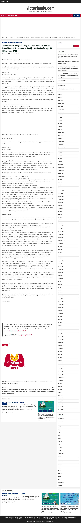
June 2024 (60, 120)
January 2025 (60, 106)
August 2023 (60, 150)
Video (78, 15)
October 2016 (60, 307)
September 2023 (61, 147)
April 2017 (60, 290)
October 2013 (60, 409)
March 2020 (60, 188)
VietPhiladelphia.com (28, 517)
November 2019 (61, 199)
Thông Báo (5, 403)
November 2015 (61, 339)
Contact (16, 15)
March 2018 (60, 258)
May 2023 (60, 158)
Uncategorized (61, 482)
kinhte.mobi (35, 518)
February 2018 (60, 261)
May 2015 (60, 357)
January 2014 (60, 401)
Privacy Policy (11, 15)
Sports (59, 467)
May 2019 (60, 217)
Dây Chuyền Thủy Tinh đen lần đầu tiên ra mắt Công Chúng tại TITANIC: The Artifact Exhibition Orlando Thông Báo (10, 409)
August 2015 (60, 348)
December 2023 (61, 138)
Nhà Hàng (8, 42)
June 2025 (60, 97)
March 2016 (60, 328)
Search (59, 42)
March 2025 (60, 100)
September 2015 (61, 345)
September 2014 (61, 377)
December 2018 (61, 231)
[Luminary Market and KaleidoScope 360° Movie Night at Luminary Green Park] (28, 402)
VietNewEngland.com (9, 517)
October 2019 (60, 202)
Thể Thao (59, 470)
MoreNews (44, 521)
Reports (59, 456)
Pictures (59, 450)
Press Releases (14, 402)
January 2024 (60, 135)
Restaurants (14, 42)
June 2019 (60, 214)
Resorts (59, 459)
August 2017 (60, 278)
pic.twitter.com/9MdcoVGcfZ (17, 331)
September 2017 (61, 275)
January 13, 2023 (26, 335)
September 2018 (61, 240)
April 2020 (60, 185)
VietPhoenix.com (13, 518)
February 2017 (60, 296)
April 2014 (60, 392)
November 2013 (61, 407)
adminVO (5, 412)
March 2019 (60, 223)
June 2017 (60, 284)
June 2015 (60, 354)
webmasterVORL (6, 53)
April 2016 (60, 325)
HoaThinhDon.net (51, 518)
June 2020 (60, 182)
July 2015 (60, 351)
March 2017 (60, 293)
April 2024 (60, 126)
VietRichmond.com (62, 517)
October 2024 (60, 112)
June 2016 (60, 319)
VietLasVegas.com (71, 517)
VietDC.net (45, 517)
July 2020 (60, 179)
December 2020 (61, 176)
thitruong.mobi (42, 518)
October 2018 (60, 237)
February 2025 (61, 103)
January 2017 (60, 299)
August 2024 (60, 115)
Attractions (5, 402)
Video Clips (60, 485)
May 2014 (60, 389)
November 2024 (61, 109)
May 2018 (60, 252)
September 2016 (61, 310)
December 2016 (61, 301)
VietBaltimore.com (38, 517)
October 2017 (60, 272)
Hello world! (71, 89)
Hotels (59, 438)
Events (4, 42)
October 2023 (60, 144)
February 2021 (60, 173)
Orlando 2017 (3, 15)
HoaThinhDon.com (53, 517)
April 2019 (60, 220)
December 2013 (61, 404)
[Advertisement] (40, 28)
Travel (59, 479)
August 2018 (60, 243)
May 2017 (59, 287)
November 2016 (61, 304)
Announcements (61, 418)
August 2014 (60, 380)
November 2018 (61, 234)
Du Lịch (59, 427)
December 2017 (61, 266)
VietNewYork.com (19, 517)
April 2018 (60, 255)
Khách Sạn (60, 441)
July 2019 (60, 211)
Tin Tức (59, 476)
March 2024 (60, 129)
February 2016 (61, 331)
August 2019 (60, 208)
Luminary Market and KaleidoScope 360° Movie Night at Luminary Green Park (28, 406)
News (59, 444)
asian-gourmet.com (28, 518)
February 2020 (61, 191)
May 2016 (60, 322)
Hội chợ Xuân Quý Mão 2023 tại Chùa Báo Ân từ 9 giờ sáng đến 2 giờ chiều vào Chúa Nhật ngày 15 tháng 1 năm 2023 (41, 389)
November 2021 (61, 170)
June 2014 (60, 386)
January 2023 (60, 164)
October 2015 (60, 342)
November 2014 (61, 374)
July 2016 (60, 316)
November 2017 (61, 269)
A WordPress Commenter (63, 89)
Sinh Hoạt (19, 42)
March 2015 (60, 363)
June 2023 (60, 155)
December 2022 (61, 167)
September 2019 (61, 205)
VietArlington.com (60, 518)
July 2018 (60, 246)
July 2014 (60, 383)
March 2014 (60, 395)
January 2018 (60, 263)
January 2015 (60, 369)
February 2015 (60, 366)
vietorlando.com (41, 8)
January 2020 (60, 193)
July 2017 (59, 281)
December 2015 (61, 336)
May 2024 (60, 123)
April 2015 (60, 360)
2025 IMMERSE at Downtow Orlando (65, 80)
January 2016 (60, 334)
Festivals (59, 432)
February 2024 (61, 132)
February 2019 (61, 226)
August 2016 (60, 313)
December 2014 (61, 372)
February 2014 (60, 398)
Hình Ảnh (59, 435)
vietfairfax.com (68, 518)
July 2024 (60, 118)
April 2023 (60, 161)
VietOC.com (20, 518)
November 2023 (61, 141)
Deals (59, 424)
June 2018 (60, 249)
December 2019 (61, 196)
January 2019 (60, 228)
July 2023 (60, 153)
